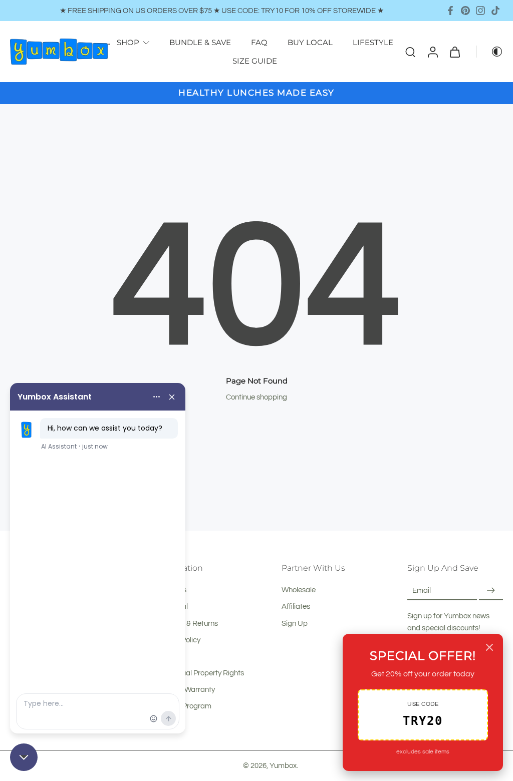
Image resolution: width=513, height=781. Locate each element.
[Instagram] (480, 11)
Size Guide (254, 61)
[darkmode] (490, 52)
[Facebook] (450, 11)
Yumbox (283, 765)
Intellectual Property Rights (200, 673)
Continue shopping (256, 397)
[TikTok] (495, 11)
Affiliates (296, 607)
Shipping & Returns (187, 623)
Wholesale (299, 590)
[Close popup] (489, 647)
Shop (128, 42)
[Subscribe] (491, 590)
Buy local (310, 42)
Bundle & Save (200, 42)
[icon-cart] (454, 51)
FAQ (259, 42)
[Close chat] (24, 757)
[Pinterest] (465, 11)
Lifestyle (373, 42)
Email (421, 590)
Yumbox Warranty (185, 689)
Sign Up (295, 623)
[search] (410, 52)
